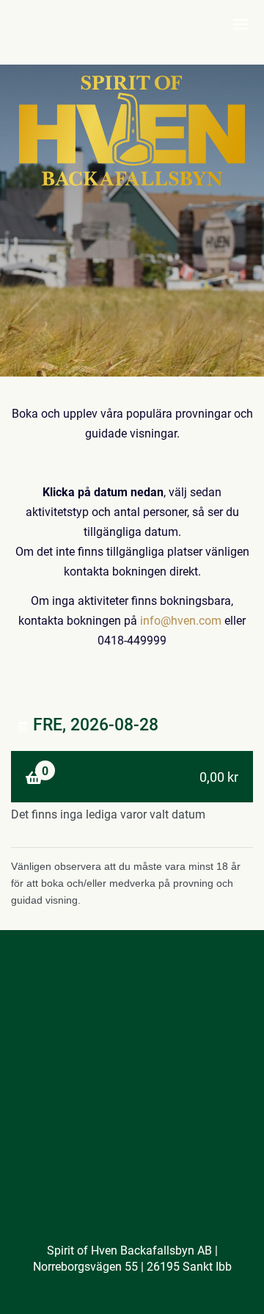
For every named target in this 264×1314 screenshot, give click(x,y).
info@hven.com (180, 620)
